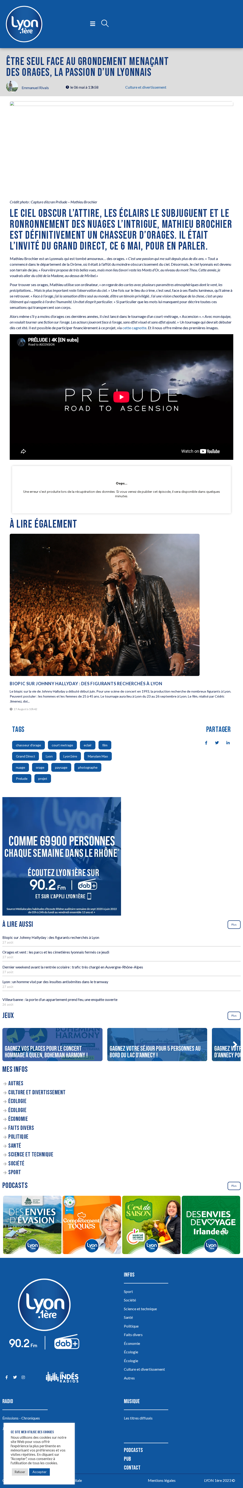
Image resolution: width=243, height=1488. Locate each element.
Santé (14, 1146)
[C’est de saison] (151, 1225)
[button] (235, 1044)
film (104, 745)
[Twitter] (15, 1377)
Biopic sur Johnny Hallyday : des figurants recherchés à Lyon (86, 683)
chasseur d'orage (28, 745)
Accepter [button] (40, 1472)
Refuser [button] (20, 1472)
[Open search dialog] (105, 24)
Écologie (17, 1101)
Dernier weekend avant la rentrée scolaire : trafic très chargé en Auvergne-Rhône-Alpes (72, 967)
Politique (18, 1137)
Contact (132, 1467)
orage (40, 767)
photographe (88, 767)
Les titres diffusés (138, 1418)
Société (16, 1163)
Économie (18, 1119)
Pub (127, 1459)
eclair (88, 745)
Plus (234, 924)
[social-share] (203, 742)
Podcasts (133, 1450)
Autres (15, 1083)
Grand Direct (25, 756)
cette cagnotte (134, 327)
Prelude (22, 778)
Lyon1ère (70, 756)
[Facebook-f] (6, 1377)
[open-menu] (92, 24)
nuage (20, 767)
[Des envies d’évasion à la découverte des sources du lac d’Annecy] (32, 1225)
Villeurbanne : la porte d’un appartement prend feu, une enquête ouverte (59, 999)
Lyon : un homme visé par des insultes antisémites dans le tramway (55, 981)
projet (42, 778)
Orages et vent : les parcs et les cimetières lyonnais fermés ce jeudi (55, 952)
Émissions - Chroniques (21, 1418)
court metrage (62, 745)
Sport (14, 1172)
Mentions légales (162, 1480)
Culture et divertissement (145, 87)
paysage (61, 767)
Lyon (49, 756)
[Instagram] (23, 1377)
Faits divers (21, 1128)
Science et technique (30, 1154)
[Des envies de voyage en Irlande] (211, 1225)
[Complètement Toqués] (92, 1225)
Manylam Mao (98, 756)
